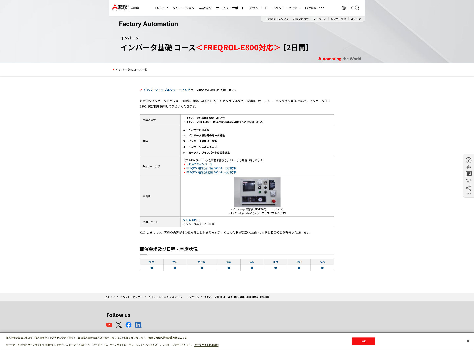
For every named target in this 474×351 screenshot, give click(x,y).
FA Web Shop (314, 8)
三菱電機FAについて (277, 19)
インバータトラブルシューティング (166, 90)
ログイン (356, 19)
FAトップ (161, 8)
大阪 (175, 262)
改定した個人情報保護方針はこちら (167, 337)
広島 (252, 262)
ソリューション (184, 8)
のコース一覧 (131, 69)
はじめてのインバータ (199, 164)
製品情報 (205, 8)
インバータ (192, 297)
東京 (151, 262)
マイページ (319, 19)
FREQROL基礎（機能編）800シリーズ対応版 (211, 172)
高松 (322, 262)
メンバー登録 (338, 19)
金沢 (299, 262)
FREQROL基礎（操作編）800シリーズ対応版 (211, 168)
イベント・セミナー (286, 8)
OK (364, 341)
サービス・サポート (230, 8)
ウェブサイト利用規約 (206, 345)
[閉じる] (468, 341)
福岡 (228, 262)
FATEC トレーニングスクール (165, 297)
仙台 (275, 262)
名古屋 (202, 262)
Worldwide (343, 8)
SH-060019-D (191, 220)
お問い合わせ (301, 19)
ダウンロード (258, 8)
